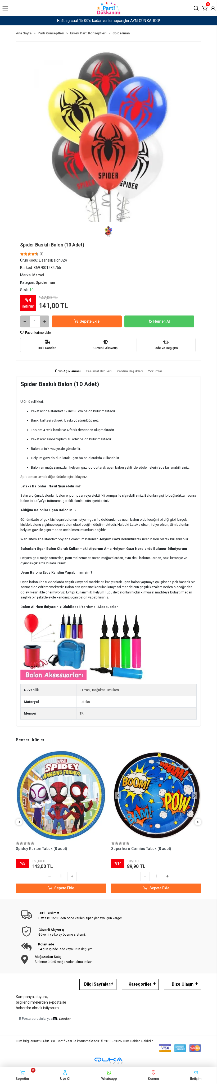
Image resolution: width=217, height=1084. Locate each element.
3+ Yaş (85, 690)
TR (82, 713)
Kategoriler (140, 984)
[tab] (67, 371)
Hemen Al (161, 321)
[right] (197, 822)
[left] (19, 822)
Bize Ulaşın (182, 984)
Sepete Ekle (90, 321)
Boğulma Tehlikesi (106, 690)
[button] (204, 7)
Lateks (85, 702)
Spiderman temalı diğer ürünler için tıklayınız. (54, 477)
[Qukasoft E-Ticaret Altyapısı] (108, 1061)
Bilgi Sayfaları (97, 984)
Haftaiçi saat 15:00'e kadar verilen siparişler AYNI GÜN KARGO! (108, 21)
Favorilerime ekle (37, 333)
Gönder (65, 1019)
